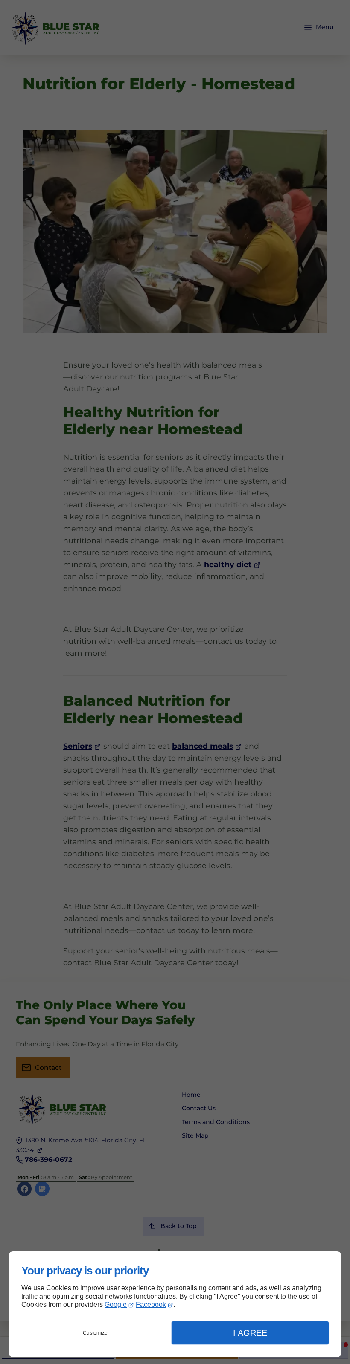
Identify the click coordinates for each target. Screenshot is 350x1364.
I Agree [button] (250, 1333)
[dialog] (175, 1304)
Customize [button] (95, 1333)
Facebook (151, 1304)
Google (116, 1304)
